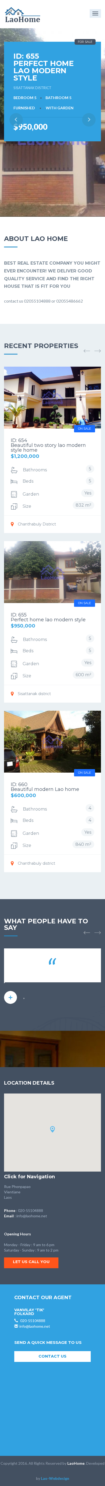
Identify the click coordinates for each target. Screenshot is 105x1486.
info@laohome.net (31, 1216)
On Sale (84, 428)
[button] (86, 351)
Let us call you (31, 1261)
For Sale (85, 42)
